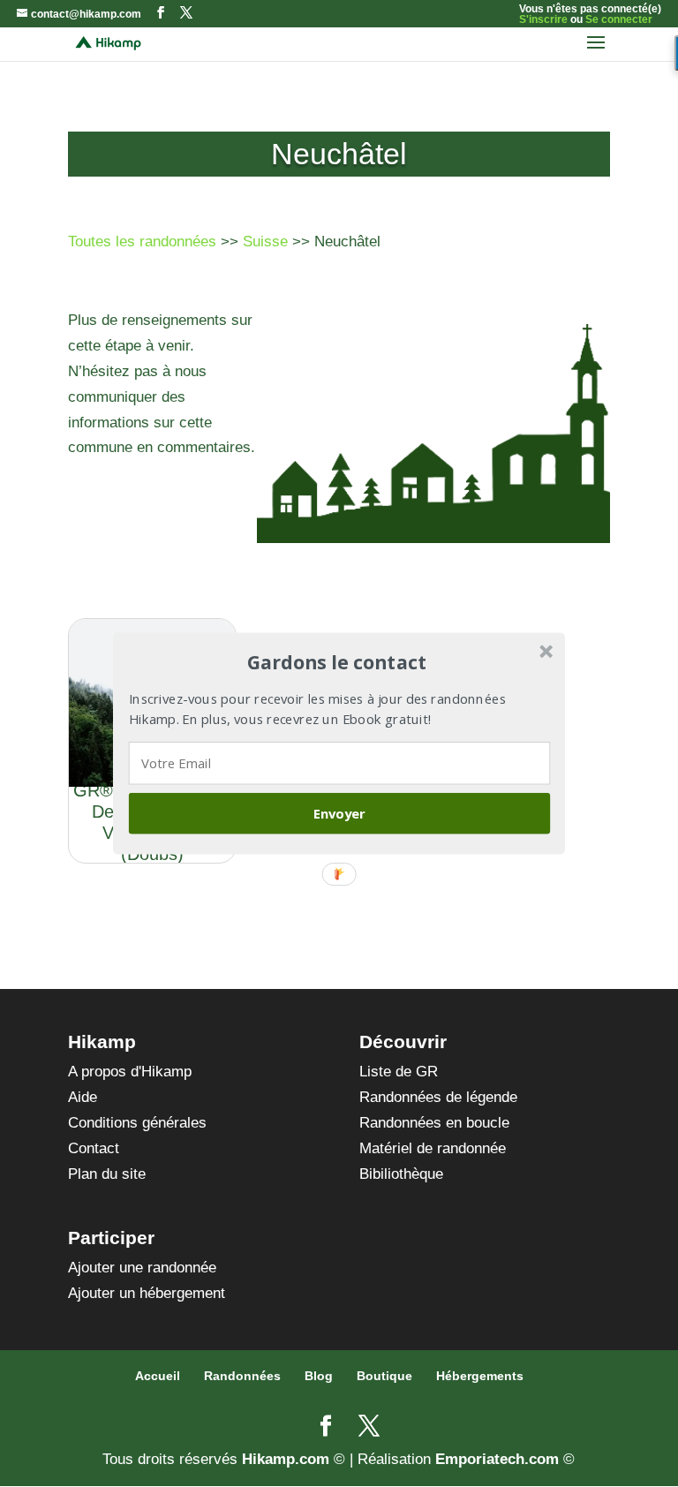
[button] (337, 662)
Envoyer (339, 813)
